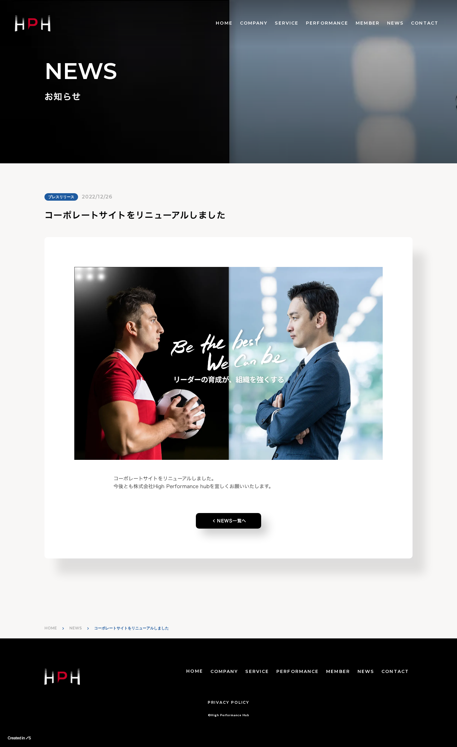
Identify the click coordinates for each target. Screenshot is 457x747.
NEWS (395, 23)
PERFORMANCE (327, 23)
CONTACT (424, 23)
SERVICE (286, 23)
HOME (224, 23)
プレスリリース (61, 196)
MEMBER (368, 23)
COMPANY (254, 23)
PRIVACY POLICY (228, 702)
